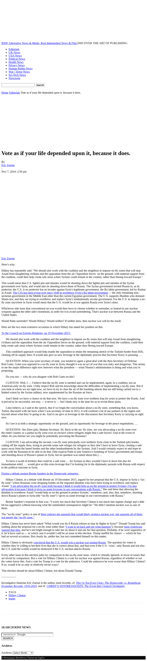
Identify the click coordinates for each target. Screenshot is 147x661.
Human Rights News (20, 68)
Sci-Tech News (17, 74)
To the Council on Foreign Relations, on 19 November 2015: (35, 333)
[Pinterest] (33, 177)
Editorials (14, 49)
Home (4, 92)
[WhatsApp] (46, 177)
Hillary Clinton (17, 595)
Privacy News (17, 65)
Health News (16, 62)
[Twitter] (20, 177)
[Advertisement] (73, 121)
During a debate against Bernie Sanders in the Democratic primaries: (40, 473)
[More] (59, 177)
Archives (6, 652)
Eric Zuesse (8, 165)
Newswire (14, 78)
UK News (14, 52)
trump (12, 598)
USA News (15, 55)
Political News (17, 58)
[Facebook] (7, 177)
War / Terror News (19, 71)
